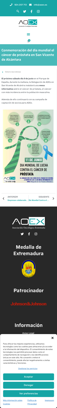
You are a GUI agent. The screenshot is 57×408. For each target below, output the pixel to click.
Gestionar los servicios (27, 368)
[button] (52, 337)
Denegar (28, 385)
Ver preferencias (28, 393)
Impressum (49, 400)
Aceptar (28, 376)
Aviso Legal (28, 333)
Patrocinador (29, 290)
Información (29, 325)
